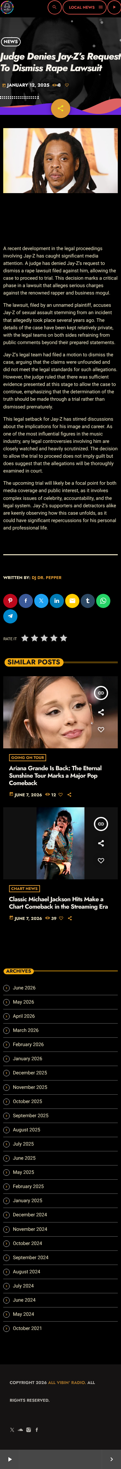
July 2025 (23, 1144)
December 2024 (30, 1215)
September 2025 (30, 1115)
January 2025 (27, 1200)
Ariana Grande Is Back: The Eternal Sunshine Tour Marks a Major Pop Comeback (55, 776)
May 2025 (23, 1172)
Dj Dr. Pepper (46, 578)
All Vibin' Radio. (67, 1383)
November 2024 (30, 1229)
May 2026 (23, 1002)
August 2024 (26, 1272)
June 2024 (24, 1300)
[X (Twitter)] (12, 1430)
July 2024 (23, 1286)
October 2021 (27, 1328)
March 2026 (26, 1030)
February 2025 (28, 1186)
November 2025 (30, 1087)
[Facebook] (36, 1430)
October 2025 (27, 1101)
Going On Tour (27, 758)
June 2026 (24, 988)
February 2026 (28, 1044)
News (11, 42)
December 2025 (30, 1073)
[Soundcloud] (20, 1430)
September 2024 (30, 1257)
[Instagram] (28, 1430)
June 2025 (24, 1158)
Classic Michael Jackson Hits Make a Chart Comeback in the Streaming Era (58, 903)
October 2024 (27, 1243)
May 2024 (23, 1314)
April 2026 (24, 1016)
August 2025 (26, 1130)
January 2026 (27, 1059)
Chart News (24, 889)
